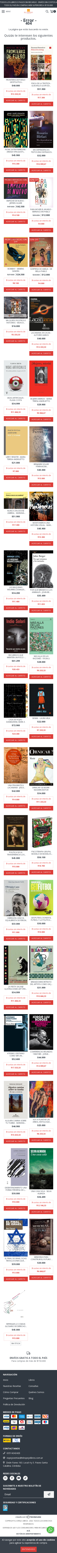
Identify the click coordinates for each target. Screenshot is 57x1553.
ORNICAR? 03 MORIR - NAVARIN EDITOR (41, 788)
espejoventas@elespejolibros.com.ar (25, 1457)
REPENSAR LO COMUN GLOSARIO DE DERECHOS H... (15, 1325)
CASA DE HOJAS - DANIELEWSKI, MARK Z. (15, 720)
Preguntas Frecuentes (14, 1398)
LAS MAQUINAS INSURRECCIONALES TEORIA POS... (15, 588)
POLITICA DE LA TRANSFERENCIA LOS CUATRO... (15, 853)
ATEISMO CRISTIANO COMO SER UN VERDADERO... (15, 1054)
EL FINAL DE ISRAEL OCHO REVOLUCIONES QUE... (16, 1259)
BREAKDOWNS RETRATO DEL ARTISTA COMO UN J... (41, 983)
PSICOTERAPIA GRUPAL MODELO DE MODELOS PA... (41, 852)
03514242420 (13, 1453)
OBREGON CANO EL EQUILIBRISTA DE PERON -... (15, 919)
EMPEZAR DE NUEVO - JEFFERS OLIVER (16, 202)
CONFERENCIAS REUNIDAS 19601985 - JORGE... (41, 1053)
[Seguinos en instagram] (5, 1478)
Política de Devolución (14, 1404)
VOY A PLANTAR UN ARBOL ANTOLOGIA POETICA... (41, 1120)
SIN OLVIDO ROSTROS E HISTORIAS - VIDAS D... (16, 321)
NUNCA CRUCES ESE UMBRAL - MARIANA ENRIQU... (15, 512)
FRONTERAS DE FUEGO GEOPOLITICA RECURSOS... (15, 81)
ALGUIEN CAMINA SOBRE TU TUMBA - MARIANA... (15, 1122)
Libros (32, 1379)
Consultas (33, 1386)
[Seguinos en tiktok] (25, 1478)
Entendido (28, 1549)
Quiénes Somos (36, 1392)
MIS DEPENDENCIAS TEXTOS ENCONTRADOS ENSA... (41, 151)
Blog (31, 1398)
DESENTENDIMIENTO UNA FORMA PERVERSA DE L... (16, 1189)
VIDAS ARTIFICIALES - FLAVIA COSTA (15, 399)
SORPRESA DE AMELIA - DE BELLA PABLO (41, 270)
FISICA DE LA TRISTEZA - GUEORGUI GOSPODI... (41, 84)
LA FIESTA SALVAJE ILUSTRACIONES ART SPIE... (16, 988)
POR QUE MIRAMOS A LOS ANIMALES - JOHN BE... (41, 591)
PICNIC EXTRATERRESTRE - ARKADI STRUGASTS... (16, 150)
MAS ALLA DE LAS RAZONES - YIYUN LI (41, 657)
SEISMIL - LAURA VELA (41, 718)
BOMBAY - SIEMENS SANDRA (16, 270)
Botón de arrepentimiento (28, 1534)
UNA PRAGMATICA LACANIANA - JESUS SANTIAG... (16, 786)
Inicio (5, 1379)
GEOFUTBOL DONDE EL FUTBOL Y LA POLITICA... (41, 919)
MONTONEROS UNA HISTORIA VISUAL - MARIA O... (41, 524)
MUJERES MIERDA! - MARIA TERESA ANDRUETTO (41, 400)
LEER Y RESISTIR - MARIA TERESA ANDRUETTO (16, 458)
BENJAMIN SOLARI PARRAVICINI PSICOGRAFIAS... (41, 465)
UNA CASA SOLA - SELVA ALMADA (41, 1192)
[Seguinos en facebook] (12, 1478)
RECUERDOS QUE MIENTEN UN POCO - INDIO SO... (16, 656)
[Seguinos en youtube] (18, 1478)
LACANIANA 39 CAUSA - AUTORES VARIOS (41, 334)
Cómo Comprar (10, 1392)
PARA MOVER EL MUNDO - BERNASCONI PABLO (41, 210)
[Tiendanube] (28, 1518)
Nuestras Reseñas (12, 1386)
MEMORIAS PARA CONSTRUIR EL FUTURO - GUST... (41, 1258)
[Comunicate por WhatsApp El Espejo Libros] (50, 1529)
